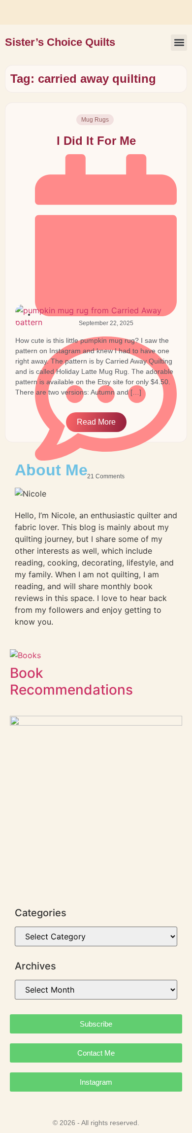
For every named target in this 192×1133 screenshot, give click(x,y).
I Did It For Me (96, 140)
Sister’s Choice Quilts (60, 42)
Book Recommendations (71, 681)
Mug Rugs (95, 119)
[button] (179, 42)
